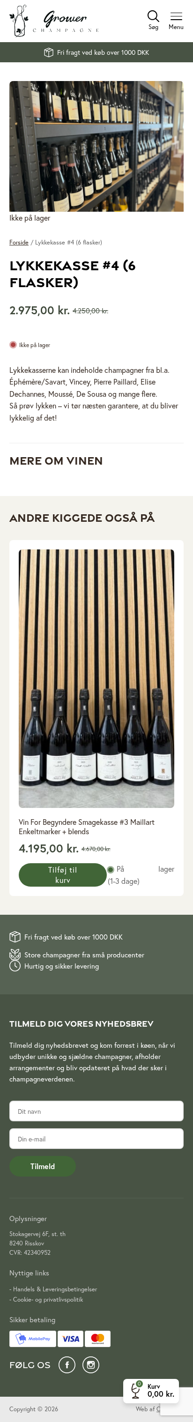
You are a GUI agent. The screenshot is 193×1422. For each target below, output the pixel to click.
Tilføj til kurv (62, 875)
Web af (160, 1409)
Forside (19, 242)
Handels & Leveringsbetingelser (55, 1289)
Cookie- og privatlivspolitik (48, 1300)
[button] (151, 1391)
